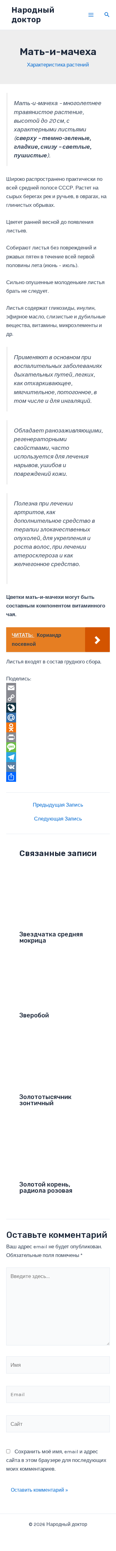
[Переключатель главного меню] (91, 15)
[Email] (58, 688)
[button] (107, 15)
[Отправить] (58, 777)
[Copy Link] (58, 698)
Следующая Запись (58, 818)
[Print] (58, 737)
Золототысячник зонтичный (45, 1100)
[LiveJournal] (58, 708)
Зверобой (34, 1015)
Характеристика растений (58, 65)
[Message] (58, 747)
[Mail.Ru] (58, 717)
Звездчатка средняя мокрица (51, 937)
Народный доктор (32, 14)
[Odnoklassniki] (58, 727)
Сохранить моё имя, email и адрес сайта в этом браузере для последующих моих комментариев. (56, 1460)
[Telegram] (58, 757)
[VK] (58, 767)
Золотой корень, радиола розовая (45, 1187)
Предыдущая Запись (58, 804)
